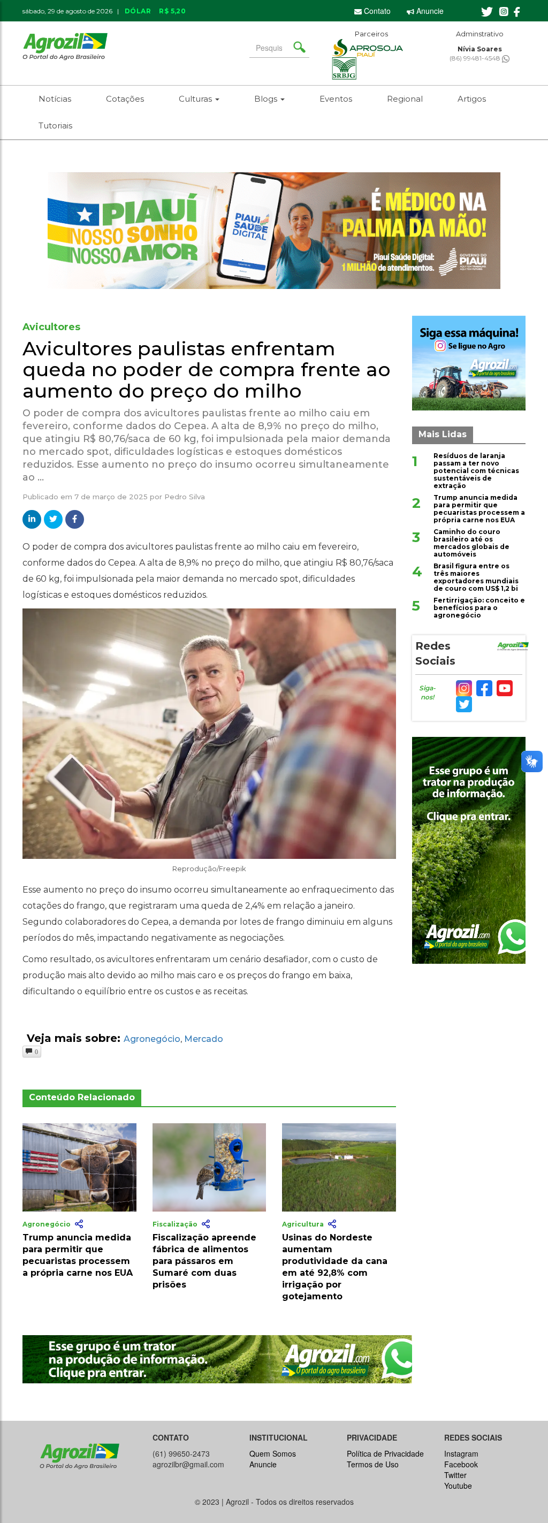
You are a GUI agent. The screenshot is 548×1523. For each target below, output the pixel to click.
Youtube (458, 1485)
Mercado (203, 1039)
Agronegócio (152, 1039)
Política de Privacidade (385, 1453)
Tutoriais (55, 125)
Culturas (196, 99)
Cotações (125, 99)
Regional (405, 99)
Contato (376, 10)
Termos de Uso (373, 1464)
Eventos (335, 99)
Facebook (461, 1464)
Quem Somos (272, 1453)
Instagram (461, 1453)
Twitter (455, 1474)
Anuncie (429, 10)
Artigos (472, 99)
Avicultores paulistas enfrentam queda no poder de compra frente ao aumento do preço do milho (206, 369)
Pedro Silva (184, 496)
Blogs (266, 99)
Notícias (55, 99)
